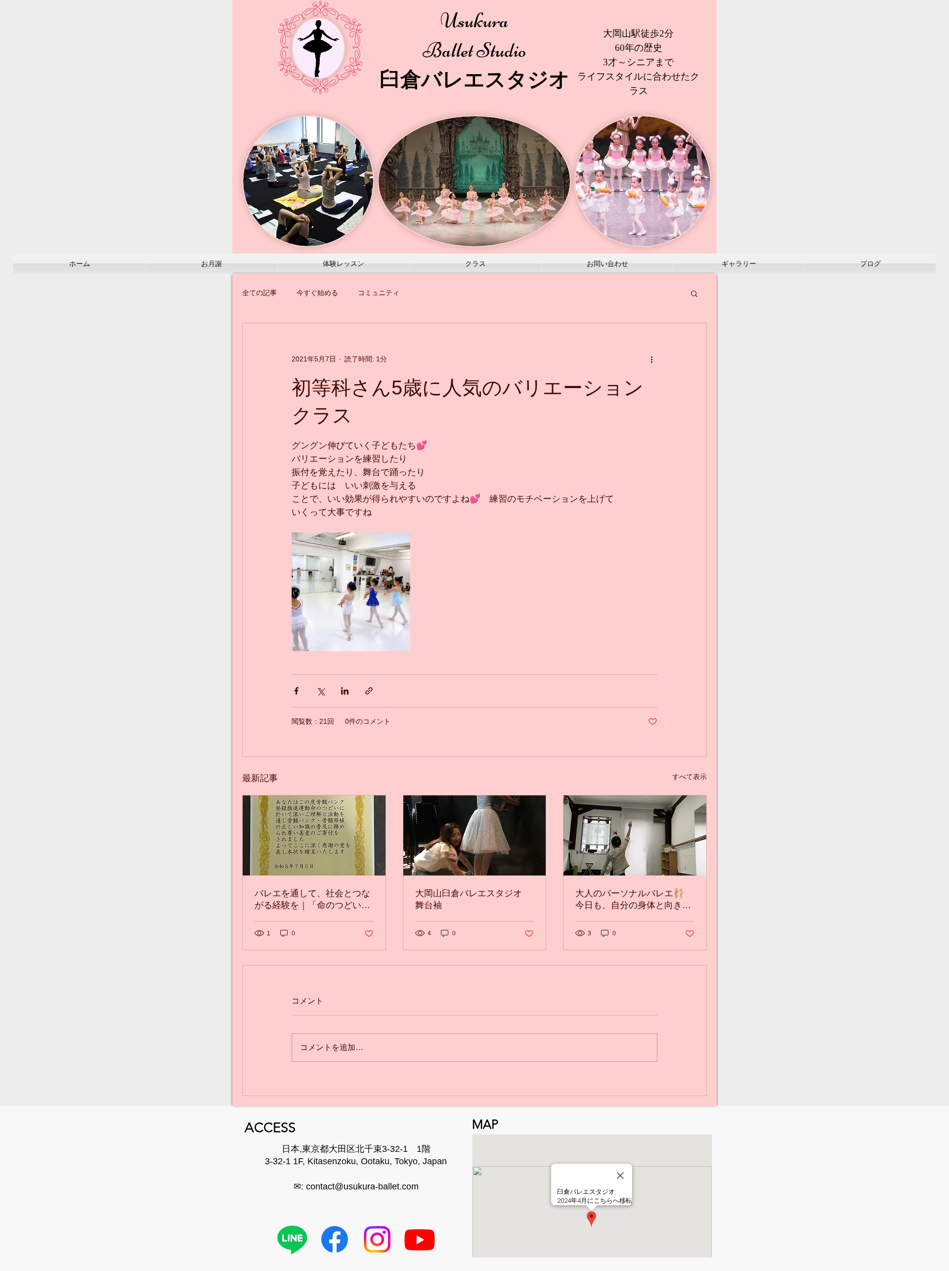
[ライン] (292, 1239)
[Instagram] (377, 1239)
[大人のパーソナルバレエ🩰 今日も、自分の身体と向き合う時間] (634, 835)
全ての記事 (259, 293)
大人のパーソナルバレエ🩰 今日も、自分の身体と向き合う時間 (633, 899)
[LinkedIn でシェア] (344, 691)
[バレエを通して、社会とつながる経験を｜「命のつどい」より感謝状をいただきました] (314, 835)
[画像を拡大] (351, 591)
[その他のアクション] (651, 359)
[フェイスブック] (334, 1239)
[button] (694, 293)
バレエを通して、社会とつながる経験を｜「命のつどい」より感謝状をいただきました (312, 899)
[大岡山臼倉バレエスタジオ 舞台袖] (474, 835)
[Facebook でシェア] (296, 691)
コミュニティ (378, 293)
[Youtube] (419, 1239)
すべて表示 (689, 777)
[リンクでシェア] (369, 691)
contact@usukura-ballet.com (362, 1186)
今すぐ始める (317, 293)
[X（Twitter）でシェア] (320, 691)
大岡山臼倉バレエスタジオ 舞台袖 (473, 899)
